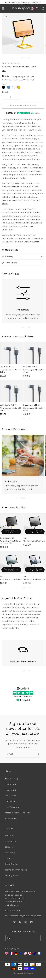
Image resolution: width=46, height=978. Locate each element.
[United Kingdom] (6, 954)
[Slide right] (29, 58)
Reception (12, 63)
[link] (23, 291)
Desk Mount (10, 784)
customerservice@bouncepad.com (23, 915)
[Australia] (34, 954)
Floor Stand (10, 790)
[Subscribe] (38, 754)
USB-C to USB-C (30, 367)
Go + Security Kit (7, 538)
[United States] (25, 954)
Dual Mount (10, 801)
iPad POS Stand (12, 807)
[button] (3, 8)
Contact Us (10, 841)
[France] (11, 954)
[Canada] (29, 954)
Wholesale (10, 852)
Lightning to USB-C (31, 405)
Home (4, 63)
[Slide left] (17, 58)
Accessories (11, 818)
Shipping (9, 847)
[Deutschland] (16, 954)
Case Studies (11, 864)
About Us (9, 835)
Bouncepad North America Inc (25, 973)
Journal (8, 858)
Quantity (5, 92)
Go (19, 63)
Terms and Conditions (16, 870)
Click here (7, 241)
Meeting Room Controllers (18, 813)
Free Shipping (7, 80)
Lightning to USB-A (8, 405)
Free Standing (12, 778)
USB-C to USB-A (7, 367)
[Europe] (20, 954)
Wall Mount (10, 795)
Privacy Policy (11, 875)
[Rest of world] (39, 954)
